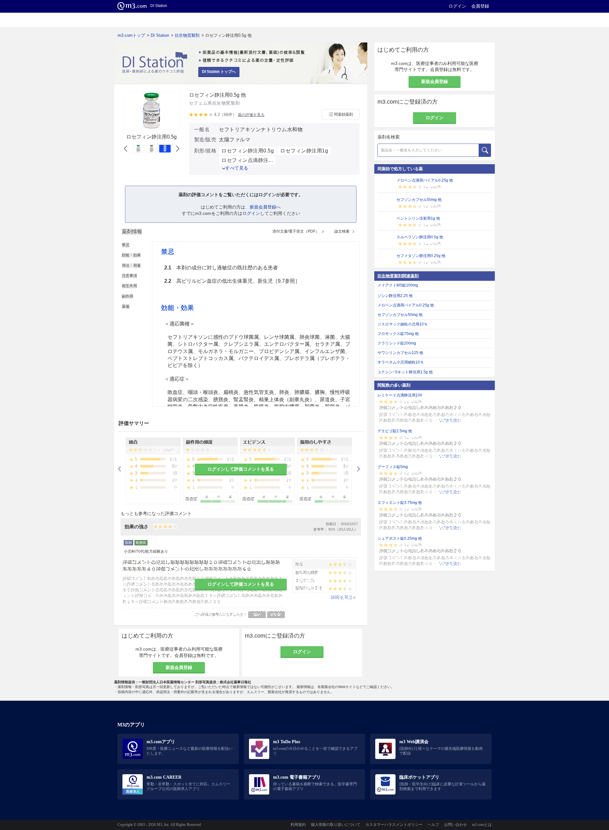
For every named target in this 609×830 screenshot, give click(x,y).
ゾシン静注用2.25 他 (395, 295)
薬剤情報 (132, 231)
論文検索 (342, 231)
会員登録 (480, 6)
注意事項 (129, 275)
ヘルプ (433, 824)
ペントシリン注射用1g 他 (418, 218)
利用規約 (298, 824)
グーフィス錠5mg (392, 467)
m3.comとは (482, 824)
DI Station (160, 35)
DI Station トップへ (219, 71)
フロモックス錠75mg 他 (398, 333)
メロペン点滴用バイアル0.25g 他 (424, 180)
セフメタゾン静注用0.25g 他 (420, 256)
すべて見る (236, 168)
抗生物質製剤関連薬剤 (398, 275)
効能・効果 (131, 255)
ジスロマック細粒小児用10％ (402, 324)
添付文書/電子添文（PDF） (295, 231)
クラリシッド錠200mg (396, 343)
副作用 (127, 296)
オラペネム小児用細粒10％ (400, 362)
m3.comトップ (131, 35)
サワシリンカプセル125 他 (400, 353)
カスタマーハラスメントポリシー (393, 824)
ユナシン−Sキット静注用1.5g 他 (405, 372)
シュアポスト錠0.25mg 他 (399, 538)
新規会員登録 (263, 206)
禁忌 (125, 245)
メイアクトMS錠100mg (397, 285)
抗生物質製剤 (187, 35)
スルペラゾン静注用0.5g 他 (419, 237)
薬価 (125, 306)
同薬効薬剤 (343, 114)
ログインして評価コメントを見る (240, 469)
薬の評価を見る (251, 115)
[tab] (132, 231)
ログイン (457, 6)
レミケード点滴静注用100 (399, 395)
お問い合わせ (455, 824)
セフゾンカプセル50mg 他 (419, 199)
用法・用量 (131, 265)
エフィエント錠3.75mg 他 (399, 502)
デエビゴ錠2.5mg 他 (394, 431)
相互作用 (129, 286)
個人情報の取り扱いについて (335, 824)
